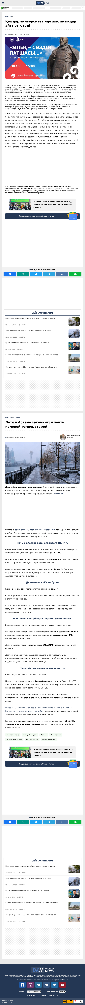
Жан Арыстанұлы (73, 435)
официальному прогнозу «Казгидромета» (35, 530)
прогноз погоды (32, 739)
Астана (43, 735)
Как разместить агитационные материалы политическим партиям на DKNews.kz (42, 980)
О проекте (31, 995)
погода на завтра (48, 739)
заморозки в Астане (14, 739)
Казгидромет (56, 735)
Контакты (53, 995)
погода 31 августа (30, 735)
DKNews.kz (58, 493)
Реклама (42, 995)
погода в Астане (13, 735)
